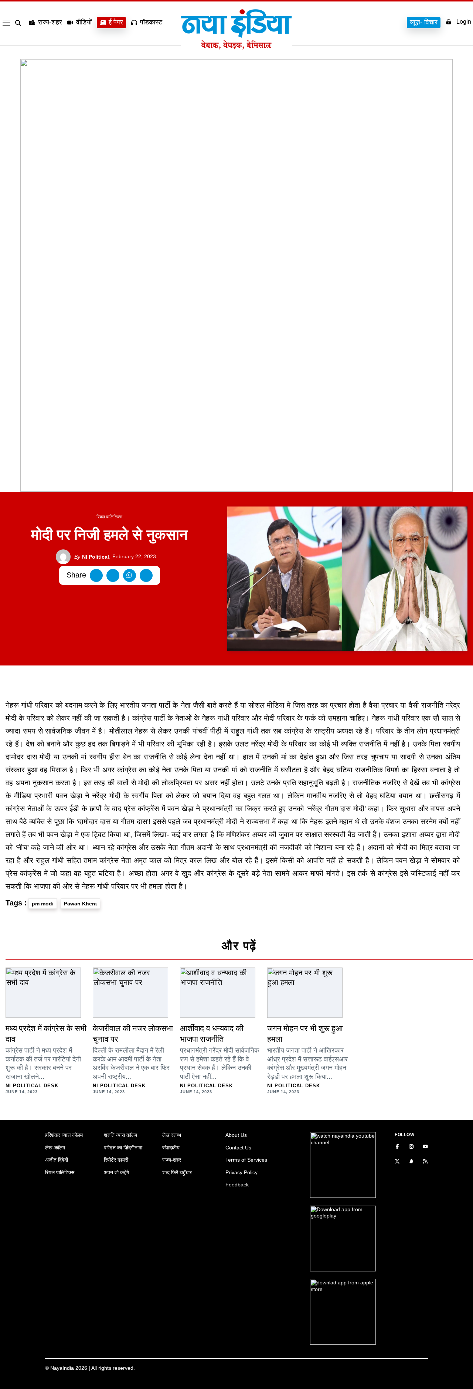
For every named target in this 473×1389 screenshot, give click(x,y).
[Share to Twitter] (112, 575)
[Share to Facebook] (96, 575)
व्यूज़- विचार (424, 22)
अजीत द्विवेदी (56, 1160)
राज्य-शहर (50, 22)
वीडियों (84, 22)
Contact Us (238, 1148)
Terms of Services (246, 1160)
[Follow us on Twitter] (397, 1162)
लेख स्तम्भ (171, 1135)
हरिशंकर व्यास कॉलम (64, 1135)
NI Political (91, 557)
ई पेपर (116, 22)
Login (463, 21)
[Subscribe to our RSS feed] (425, 1162)
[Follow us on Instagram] (411, 1147)
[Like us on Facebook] (397, 1147)
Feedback (237, 1185)
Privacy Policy (241, 1172)
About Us (236, 1135)
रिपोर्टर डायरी (116, 1160)
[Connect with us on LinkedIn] (411, 1162)
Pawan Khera (80, 904)
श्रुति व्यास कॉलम (120, 1135)
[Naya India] (236, 47)
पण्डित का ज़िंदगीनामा (123, 1148)
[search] (19, 23)
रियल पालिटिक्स (109, 516)
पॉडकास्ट (151, 22)
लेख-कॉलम (55, 1148)
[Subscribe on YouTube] (425, 1147)
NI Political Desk (32, 1085)
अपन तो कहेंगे (116, 1172)
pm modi (43, 904)
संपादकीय (171, 1148)
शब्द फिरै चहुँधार (177, 1172)
